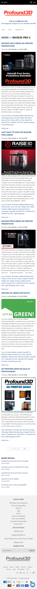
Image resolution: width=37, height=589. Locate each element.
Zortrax (18, 436)
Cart (34, 2)
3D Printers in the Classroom (19, 503)
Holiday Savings (15, 281)
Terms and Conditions (18, 518)
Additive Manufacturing (26, 115)
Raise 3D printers (26, 118)
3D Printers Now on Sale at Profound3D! (13, 485)
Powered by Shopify (24, 578)
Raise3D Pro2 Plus (17, 122)
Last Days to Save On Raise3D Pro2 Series (15, 467)
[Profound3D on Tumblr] (30, 573)
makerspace (5, 211)
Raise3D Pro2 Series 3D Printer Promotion (14, 473)
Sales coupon (20, 285)
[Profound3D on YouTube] (34, 573)
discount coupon (16, 278)
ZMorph (17, 567)
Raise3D (12, 211)
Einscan (8, 569)
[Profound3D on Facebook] (21, 573)
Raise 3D (17, 118)
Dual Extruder (5, 207)
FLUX (27, 569)
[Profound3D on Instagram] (27, 573)
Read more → (5, 128)
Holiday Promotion (28, 278)
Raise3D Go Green (19, 354)
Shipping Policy (18, 542)
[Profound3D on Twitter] (17, 573)
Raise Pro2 (28, 120)
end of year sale (15, 207)
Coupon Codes (6, 278)
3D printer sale (17, 430)
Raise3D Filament (7, 354)
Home (3, 29)
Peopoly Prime (11, 434)
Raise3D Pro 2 (6, 122)
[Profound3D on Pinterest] (24, 573)
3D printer (8, 115)
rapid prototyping (29, 122)
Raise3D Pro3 (22, 359)
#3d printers (8, 430)
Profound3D (13, 578)
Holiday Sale (25, 207)
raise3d (3, 283)
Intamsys (30, 567)
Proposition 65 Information (18, 521)
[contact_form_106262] (32, 584)
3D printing (15, 115)
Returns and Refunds (18, 516)
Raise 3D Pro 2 (6, 120)
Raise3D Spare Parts (14, 361)
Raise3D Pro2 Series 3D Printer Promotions (15, 461)
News (10, 29)
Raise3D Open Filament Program (19, 357)
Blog (18, 511)
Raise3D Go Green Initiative (15, 293)
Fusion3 (23, 567)
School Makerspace (7, 124)
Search (18, 513)
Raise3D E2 (26, 352)
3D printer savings (28, 430)
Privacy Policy (18, 524)
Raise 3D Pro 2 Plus (18, 120)
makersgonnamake (7, 118)
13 (24, 449)
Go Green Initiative (11, 352)
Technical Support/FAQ (18, 505)
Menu (5, 2)
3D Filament (21, 569)
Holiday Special (12, 209)
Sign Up (32, 551)
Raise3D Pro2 (30, 211)
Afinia (14, 569)
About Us (18, 508)
